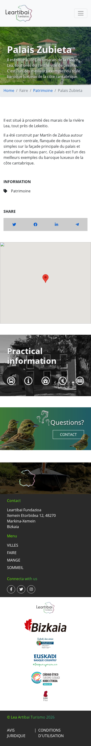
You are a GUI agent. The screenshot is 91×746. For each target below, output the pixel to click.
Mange (13, 560)
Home (9, 90)
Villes (12, 545)
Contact (68, 434)
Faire (12, 552)
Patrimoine (43, 90)
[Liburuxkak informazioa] (80, 381)
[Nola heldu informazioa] (11, 381)
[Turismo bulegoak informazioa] (28, 381)
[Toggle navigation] (80, 13)
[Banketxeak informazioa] (62, 381)
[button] (45, 278)
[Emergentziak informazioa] (45, 381)
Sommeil (15, 567)
